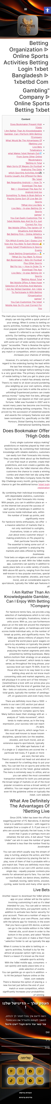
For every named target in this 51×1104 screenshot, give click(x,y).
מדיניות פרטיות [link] (25, 1097)
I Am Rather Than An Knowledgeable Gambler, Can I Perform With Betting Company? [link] (23, 134)
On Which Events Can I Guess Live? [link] (24, 240)
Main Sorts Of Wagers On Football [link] (24, 166)
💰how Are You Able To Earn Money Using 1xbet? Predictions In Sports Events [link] (23, 247)
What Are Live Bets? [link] (31, 205)
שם (48, 1032)
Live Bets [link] (37, 147)
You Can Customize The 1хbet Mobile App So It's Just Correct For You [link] (23, 305)
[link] (47, 10)
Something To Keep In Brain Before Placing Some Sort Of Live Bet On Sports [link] (24, 198)
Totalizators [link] (36, 150)
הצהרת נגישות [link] (25, 1092)
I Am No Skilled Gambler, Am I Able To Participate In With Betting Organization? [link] (24, 292)
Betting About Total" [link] (31, 279)
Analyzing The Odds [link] (31, 169)
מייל (47, 1047)
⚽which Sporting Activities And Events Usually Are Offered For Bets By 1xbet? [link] (23, 176)
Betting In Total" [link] (33, 163)
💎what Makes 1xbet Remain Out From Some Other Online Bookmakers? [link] (25, 156)
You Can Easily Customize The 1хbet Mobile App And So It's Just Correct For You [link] (24, 221)
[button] (25, 9)
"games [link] (38, 214)
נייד (47, 1040)
